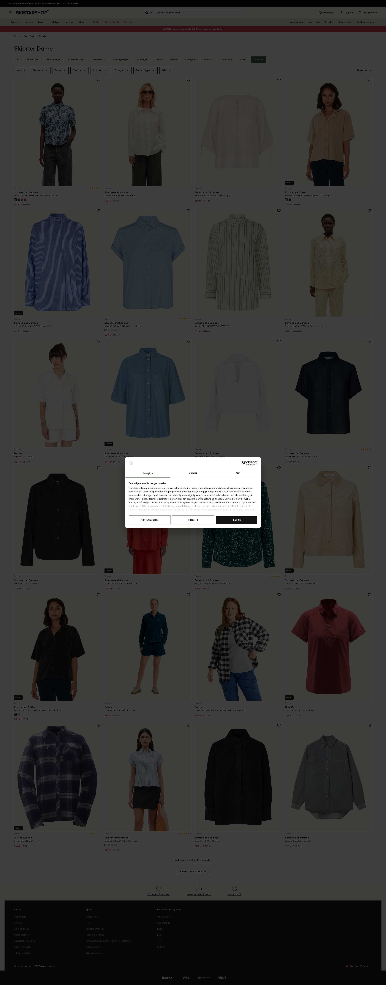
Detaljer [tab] (193, 473)
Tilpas (191, 520)
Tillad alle (236, 520)
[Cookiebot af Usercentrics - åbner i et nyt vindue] (244, 463)
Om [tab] (238, 473)
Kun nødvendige (149, 520)
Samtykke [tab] (148, 473)
